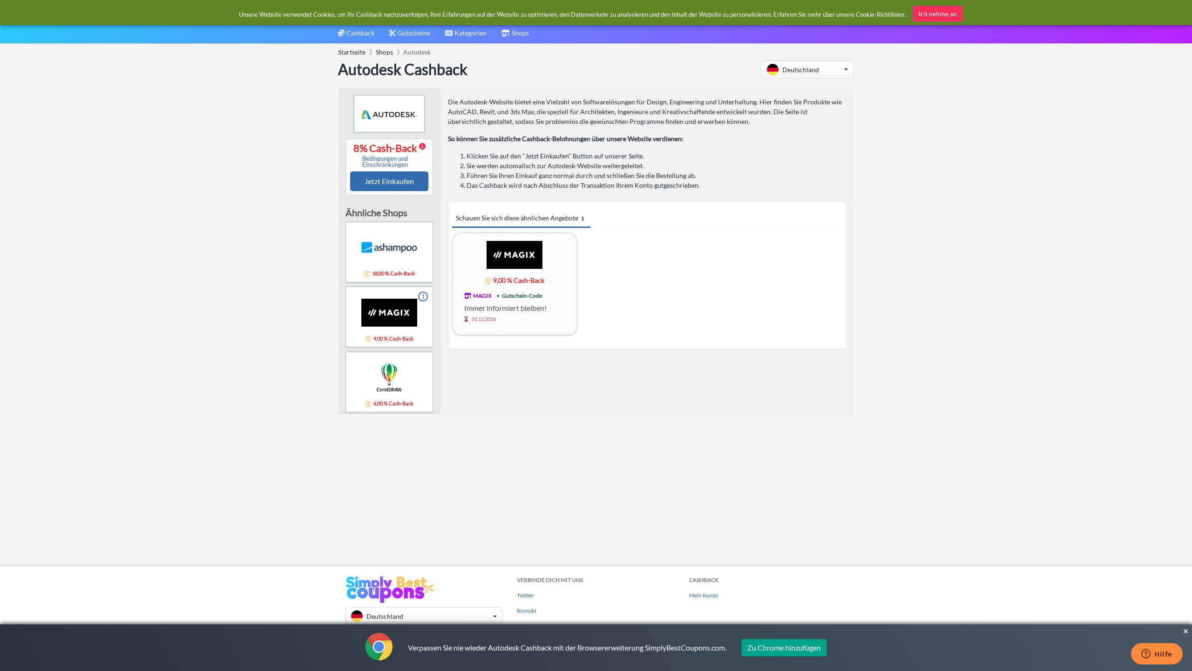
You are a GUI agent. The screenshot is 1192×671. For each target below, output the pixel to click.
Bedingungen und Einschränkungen (385, 162)
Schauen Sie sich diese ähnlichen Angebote (520, 218)
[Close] (1185, 631)
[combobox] (466, 36)
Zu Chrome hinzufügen (784, 647)
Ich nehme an (938, 14)
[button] (807, 70)
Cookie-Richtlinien (880, 14)
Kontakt (526, 610)
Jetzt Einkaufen (389, 181)
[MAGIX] (514, 254)
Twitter (525, 595)
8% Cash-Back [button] (386, 155)
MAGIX (482, 295)
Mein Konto (703, 595)
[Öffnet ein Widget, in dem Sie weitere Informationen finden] (1157, 654)
